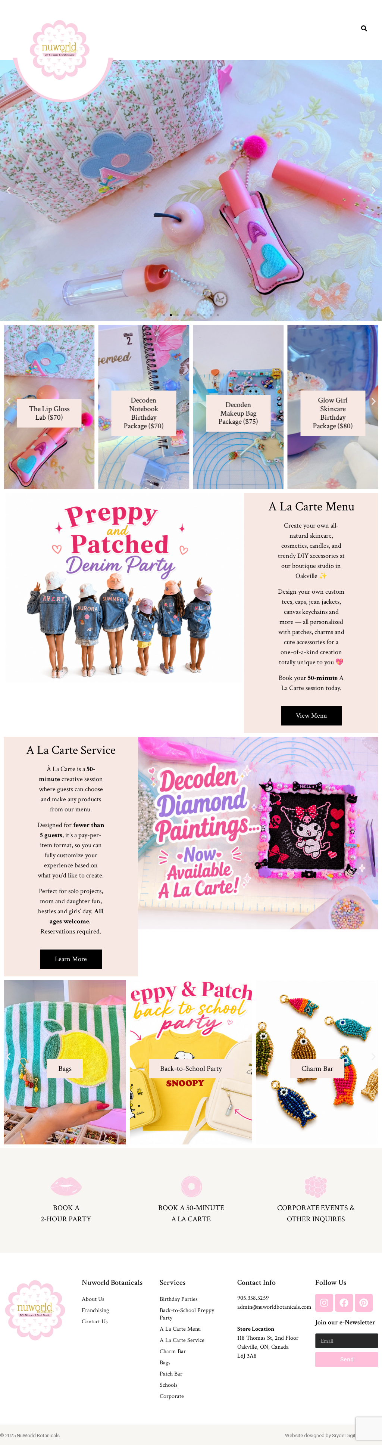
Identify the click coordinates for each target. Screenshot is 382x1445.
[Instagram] (324, 1303)
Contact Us (95, 1322)
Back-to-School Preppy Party (187, 1314)
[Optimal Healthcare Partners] (59, 50)
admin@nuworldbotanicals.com (274, 1307)
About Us (93, 1299)
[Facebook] (344, 1303)
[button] (8, 190)
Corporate (172, 1396)
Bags (165, 1363)
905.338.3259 (253, 1298)
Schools (169, 1385)
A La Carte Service (182, 1340)
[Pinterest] (364, 1303)
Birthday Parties (179, 1299)
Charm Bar (173, 1351)
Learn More (65, 1101)
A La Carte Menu (180, 1329)
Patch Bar (171, 1374)
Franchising (95, 1310)
